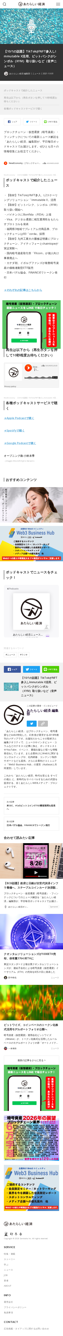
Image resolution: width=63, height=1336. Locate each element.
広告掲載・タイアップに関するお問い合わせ (26, 1328)
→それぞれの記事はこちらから (23, 290)
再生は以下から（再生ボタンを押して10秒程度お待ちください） (30, 99)
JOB (6, 1275)
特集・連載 (9, 1253)
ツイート (33, 121)
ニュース (36, 74)
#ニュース (10, 654)
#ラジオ (24, 654)
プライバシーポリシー (15, 1307)
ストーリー (9, 1259)
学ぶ (6, 1264)
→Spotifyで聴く (14, 430)
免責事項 (8, 1312)
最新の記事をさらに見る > (32, 1060)
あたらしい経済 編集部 (42, 712)
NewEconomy (9, 175)
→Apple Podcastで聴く (19, 418)
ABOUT (7, 1285)
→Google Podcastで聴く (20, 443)
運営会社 (8, 1301)
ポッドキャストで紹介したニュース (23, 90)
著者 (6, 1280)
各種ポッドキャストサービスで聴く (23, 108)
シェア (14, 121)
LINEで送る (53, 121)
